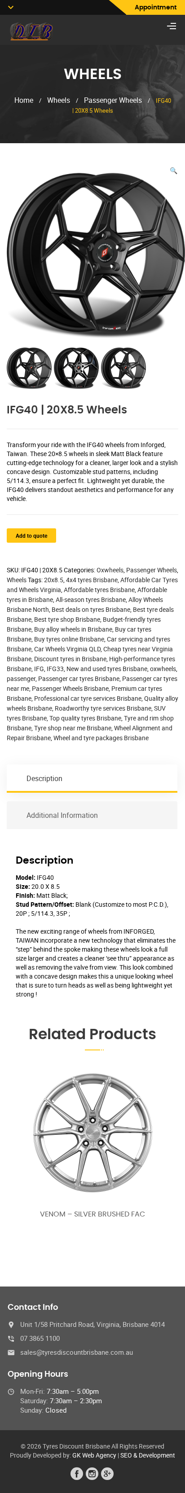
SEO (126, 1455)
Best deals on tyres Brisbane (91, 609)
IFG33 (55, 668)
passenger (21, 678)
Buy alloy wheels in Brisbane (73, 629)
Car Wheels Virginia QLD (67, 649)
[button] (173, 171)
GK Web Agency (94, 1455)
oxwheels (163, 668)
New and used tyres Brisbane (106, 668)
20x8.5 (53, 579)
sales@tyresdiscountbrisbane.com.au (76, 1352)
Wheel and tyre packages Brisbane (101, 737)
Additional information (62, 815)
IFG (39, 668)
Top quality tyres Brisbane (85, 718)
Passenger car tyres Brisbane (78, 678)
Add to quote (31, 535)
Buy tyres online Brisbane (69, 639)
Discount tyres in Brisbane (70, 658)
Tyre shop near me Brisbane (72, 728)
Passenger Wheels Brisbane (70, 688)
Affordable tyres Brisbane (99, 589)
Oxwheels (110, 570)
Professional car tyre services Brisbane (87, 698)
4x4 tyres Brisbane (92, 579)
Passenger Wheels (113, 100)
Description (44, 778)
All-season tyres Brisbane (91, 599)
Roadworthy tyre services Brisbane (103, 708)
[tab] (92, 778)
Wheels (58, 100)
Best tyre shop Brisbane (67, 619)
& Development (154, 1455)
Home (23, 100)
